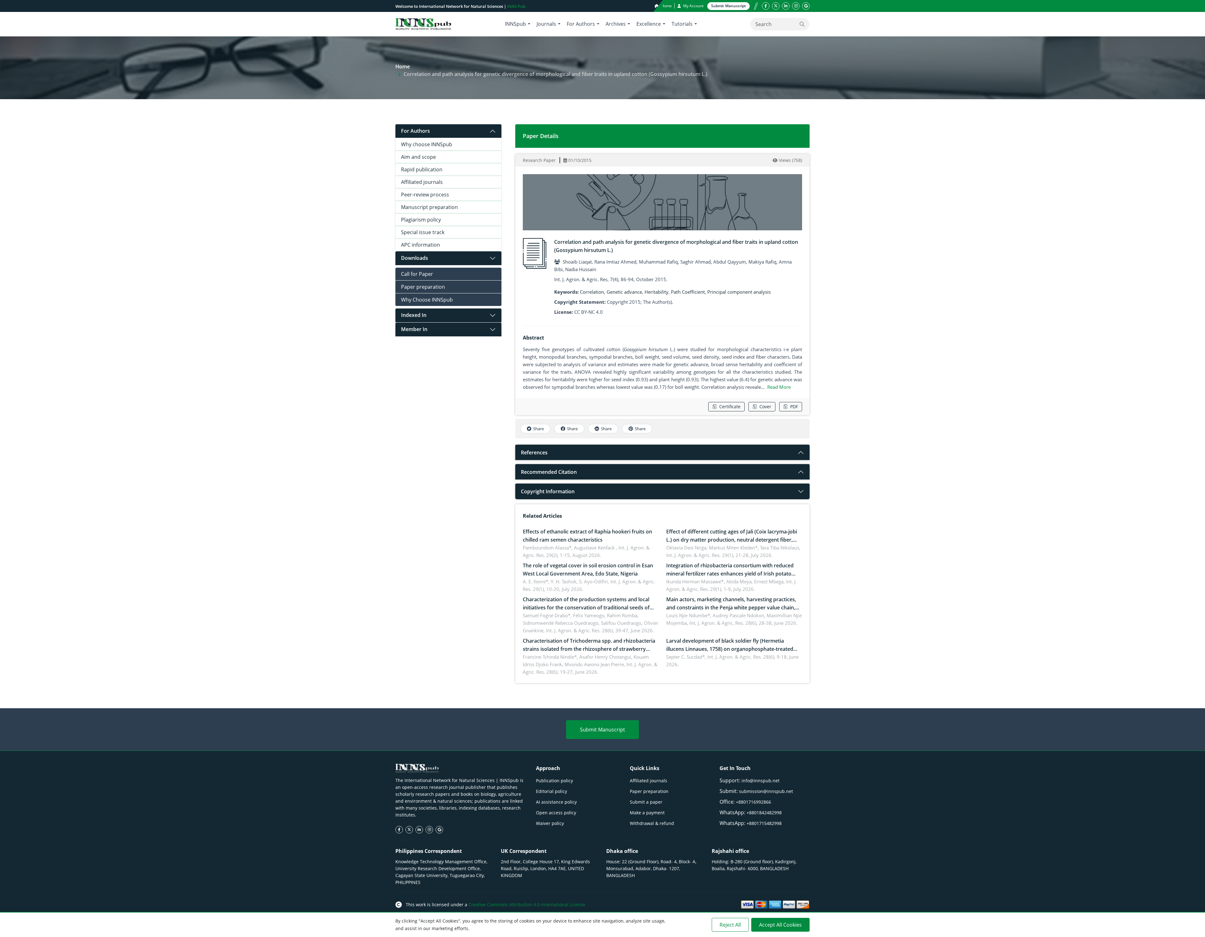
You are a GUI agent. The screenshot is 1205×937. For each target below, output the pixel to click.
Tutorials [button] (682, 23)
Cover (765, 407)
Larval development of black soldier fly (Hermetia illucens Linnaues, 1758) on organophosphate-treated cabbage (729, 649)
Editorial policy (551, 791)
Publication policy (554, 781)
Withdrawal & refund (652, 823)
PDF (794, 407)
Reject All (730, 924)
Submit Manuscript (602, 729)
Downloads (414, 257)
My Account (693, 5)
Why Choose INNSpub (427, 299)
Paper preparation (423, 286)
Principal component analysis (739, 292)
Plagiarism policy (421, 219)
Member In (414, 329)
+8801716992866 (753, 802)
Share (538, 428)
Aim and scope (418, 156)
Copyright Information (548, 491)
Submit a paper (646, 802)
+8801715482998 (764, 823)
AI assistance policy (556, 802)
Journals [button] (546, 23)
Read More (779, 387)
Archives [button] (616, 23)
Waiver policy (550, 823)
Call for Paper (417, 273)
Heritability (656, 292)
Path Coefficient (688, 292)
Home (666, 5)
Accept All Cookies (780, 924)
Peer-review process (425, 194)
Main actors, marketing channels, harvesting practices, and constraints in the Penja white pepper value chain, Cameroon (731, 607)
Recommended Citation (549, 472)
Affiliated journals (422, 182)
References (534, 452)
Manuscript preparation (429, 207)
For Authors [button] (581, 23)
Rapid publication (421, 169)
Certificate (730, 407)
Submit (728, 5)
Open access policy (556, 813)
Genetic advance (624, 292)
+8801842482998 (764, 813)
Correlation (592, 292)
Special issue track (422, 232)
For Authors (415, 130)
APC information (420, 244)
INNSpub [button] (515, 23)
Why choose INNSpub (426, 144)
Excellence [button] (648, 23)
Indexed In (413, 315)
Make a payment (647, 813)
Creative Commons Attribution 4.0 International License (527, 905)
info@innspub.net (760, 781)
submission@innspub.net (766, 791)
